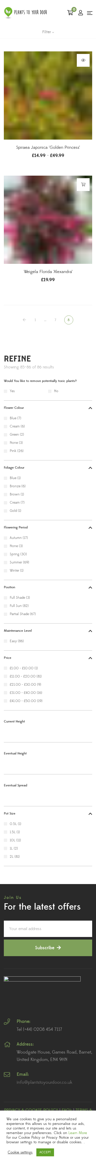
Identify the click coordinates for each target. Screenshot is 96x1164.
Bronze (15, 486)
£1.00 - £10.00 (22, 668)
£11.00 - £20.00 (23, 676)
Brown (15, 494)
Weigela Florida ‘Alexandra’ (48, 272)
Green (14, 434)
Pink (13, 451)
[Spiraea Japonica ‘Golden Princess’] (48, 95)
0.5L (13, 824)
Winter (14, 570)
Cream (15, 426)
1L (11, 848)
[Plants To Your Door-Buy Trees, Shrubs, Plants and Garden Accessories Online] (25, 12)
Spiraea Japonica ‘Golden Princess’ (48, 147)
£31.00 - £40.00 (23, 693)
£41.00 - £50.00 (23, 701)
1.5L (13, 832)
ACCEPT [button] (45, 1152)
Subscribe (44, 948)
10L (12, 840)
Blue (13, 418)
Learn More (77, 1133)
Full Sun (16, 606)
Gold (13, 510)
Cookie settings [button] (20, 1152)
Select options (83, 60)
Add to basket (83, 185)
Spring (14, 554)
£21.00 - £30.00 (23, 684)
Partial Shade (19, 614)
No (56, 391)
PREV (25, 320)
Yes (12, 391)
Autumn (16, 538)
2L (12, 856)
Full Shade (17, 597)
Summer (16, 562)
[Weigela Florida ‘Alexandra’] (48, 220)
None (14, 442)
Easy (13, 641)
